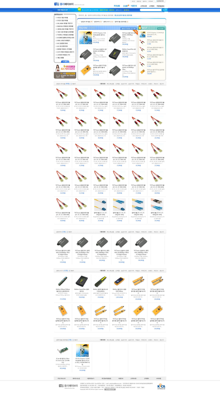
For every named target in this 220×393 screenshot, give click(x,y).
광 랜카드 (126, 10)
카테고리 (144, 84)
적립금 (137, 84)
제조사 (156, 84)
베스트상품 (110, 84)
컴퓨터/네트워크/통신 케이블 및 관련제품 (100, 15)
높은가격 (124, 84)
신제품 (118, 84)
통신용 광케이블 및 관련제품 (90, 10)
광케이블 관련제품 (120, 21)
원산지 (162, 84)
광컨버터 (111, 10)
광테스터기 (119, 10)
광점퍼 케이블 (104, 10)
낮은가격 (131, 84)
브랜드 (150, 84)
